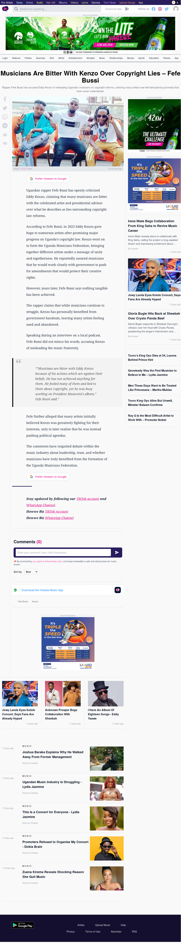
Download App (113, 9)
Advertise (116, 931)
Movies (130, 57)
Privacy (71, 931)
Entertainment (75, 57)
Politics (28, 57)
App (177, 57)
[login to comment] (68, 552)
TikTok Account (56, 511)
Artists (81, 925)
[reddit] (5, 134)
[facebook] (5, 99)
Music (102, 57)
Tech (51, 57)
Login (5, 57)
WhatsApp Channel (40, 505)
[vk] (5, 143)
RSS (134, 931)
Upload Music (102, 925)
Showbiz (91, 57)
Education (154, 57)
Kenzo (35, 601)
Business (40, 57)
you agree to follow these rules (47, 561)
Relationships (116, 57)
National (16, 57)
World (61, 57)
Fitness (166, 57)
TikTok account (87, 499)
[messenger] (5, 125)
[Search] (16, 9)
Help (123, 925)
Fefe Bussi (23, 601)
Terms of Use (92, 931)
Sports (141, 57)
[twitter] (5, 108)
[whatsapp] (5, 117)
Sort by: (18, 571)
